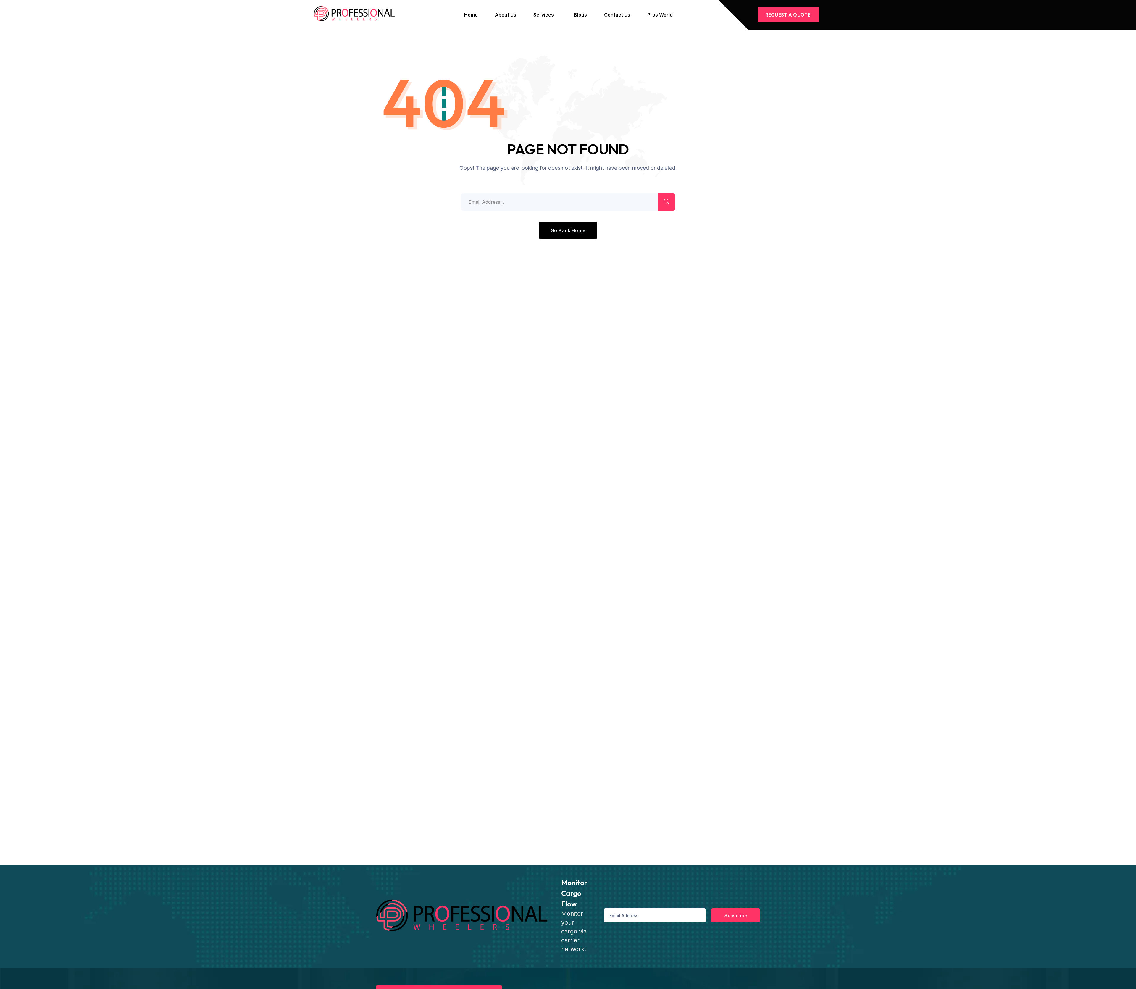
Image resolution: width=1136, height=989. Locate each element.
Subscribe (735, 915)
